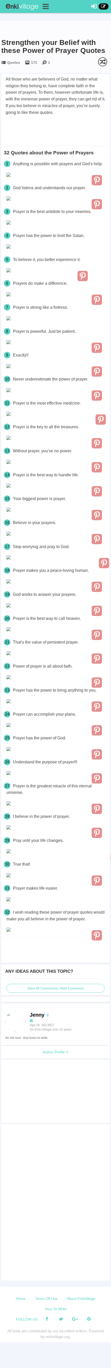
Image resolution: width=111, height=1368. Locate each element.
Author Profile (54, 1052)
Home (21, 1298)
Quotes (13, 62)
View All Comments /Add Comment (55, 988)
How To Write (56, 1309)
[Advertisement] (55, 130)
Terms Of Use (46, 1298)
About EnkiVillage (81, 1298)
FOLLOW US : (27, 1319)
